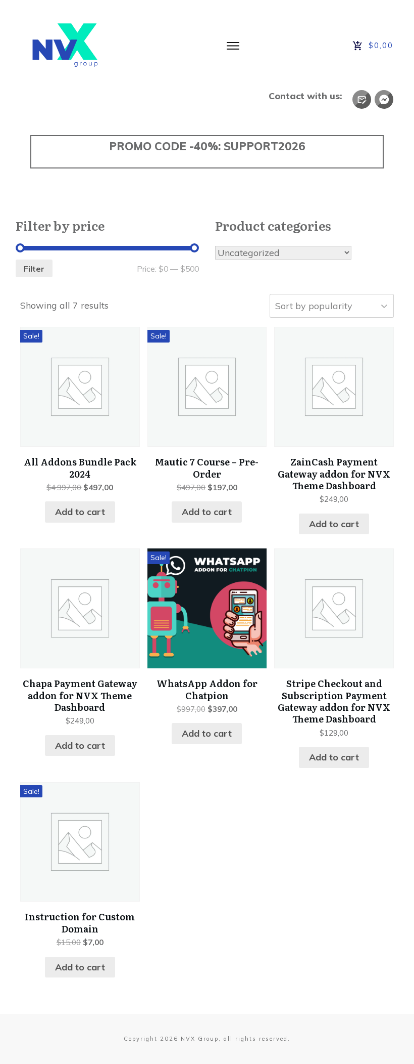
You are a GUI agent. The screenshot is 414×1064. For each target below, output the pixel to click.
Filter (34, 269)
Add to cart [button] (80, 512)
